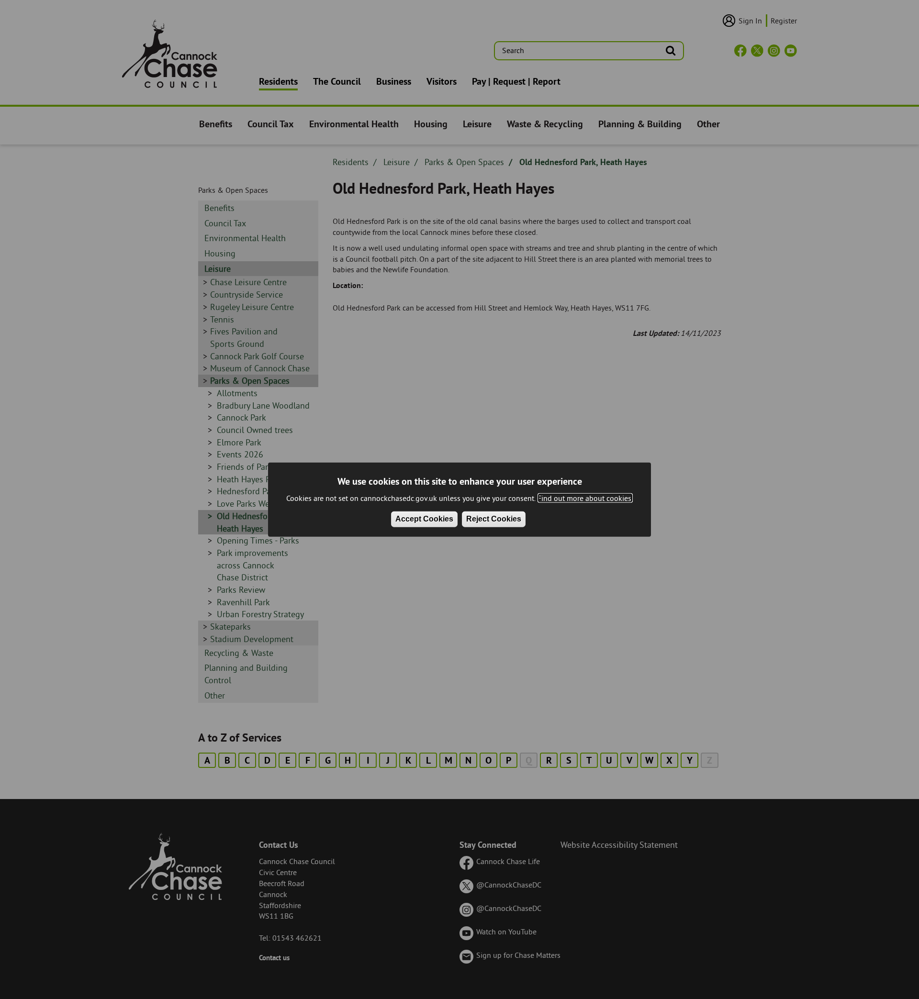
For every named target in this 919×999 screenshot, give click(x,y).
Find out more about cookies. (585, 498)
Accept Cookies (424, 519)
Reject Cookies (493, 519)
